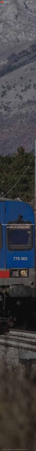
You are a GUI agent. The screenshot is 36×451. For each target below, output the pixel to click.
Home (2, 449)
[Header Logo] (6, 2)
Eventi (5, 449)
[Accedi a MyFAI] (31, 2)
